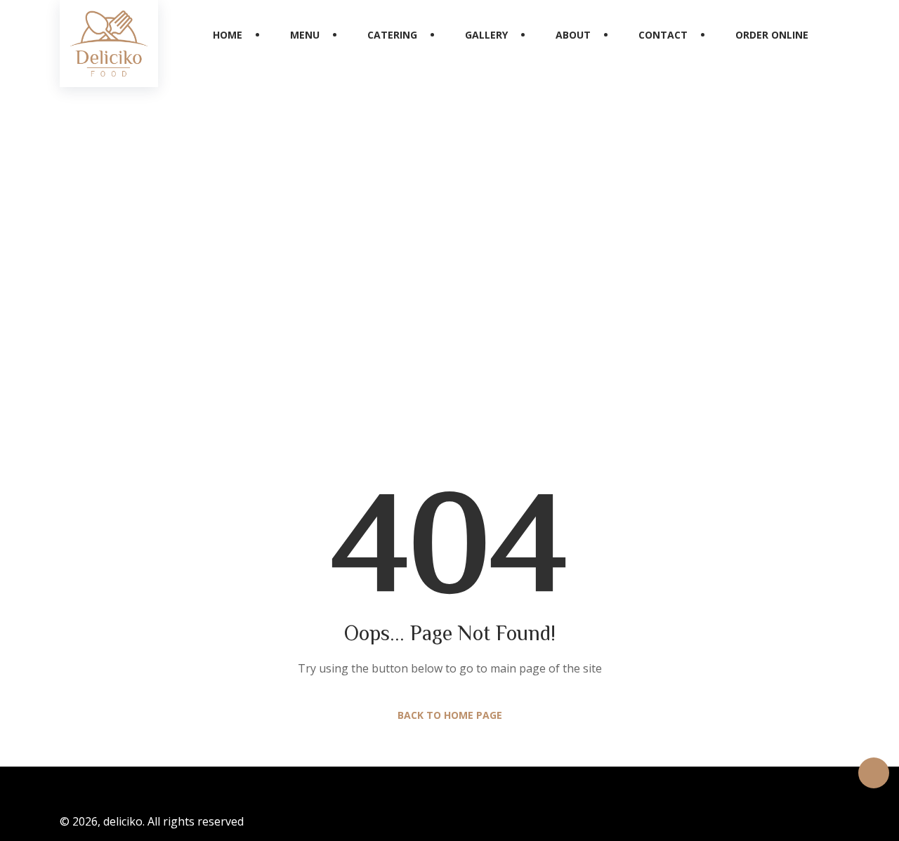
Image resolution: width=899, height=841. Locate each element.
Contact (663, 34)
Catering (392, 34)
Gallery (486, 34)
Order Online (771, 34)
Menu (305, 34)
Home (227, 34)
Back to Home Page (450, 715)
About (573, 34)
